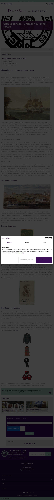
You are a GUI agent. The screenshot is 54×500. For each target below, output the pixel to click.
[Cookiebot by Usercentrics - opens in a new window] (46, 238)
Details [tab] (27, 242)
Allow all (44, 260)
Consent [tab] (9, 242)
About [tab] (44, 242)
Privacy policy (20, 253)
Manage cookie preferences (26, 259)
